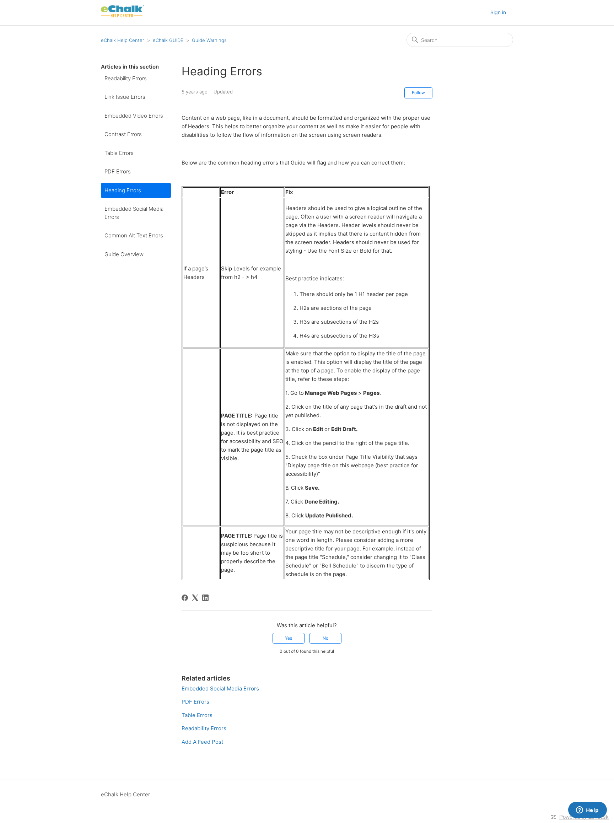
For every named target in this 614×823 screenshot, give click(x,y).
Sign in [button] (498, 12)
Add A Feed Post (202, 741)
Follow (418, 92)
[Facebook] (185, 598)
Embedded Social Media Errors (133, 212)
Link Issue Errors (124, 96)
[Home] (122, 16)
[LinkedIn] (205, 598)
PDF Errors (117, 171)
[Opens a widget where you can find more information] (587, 810)
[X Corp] (195, 598)
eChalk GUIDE (168, 40)
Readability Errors (125, 78)
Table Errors (119, 153)
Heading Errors (122, 190)
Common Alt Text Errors (133, 235)
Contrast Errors (123, 134)
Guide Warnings (209, 40)
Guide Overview (124, 254)
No (325, 638)
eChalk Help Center (122, 40)
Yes (288, 638)
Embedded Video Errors (133, 115)
